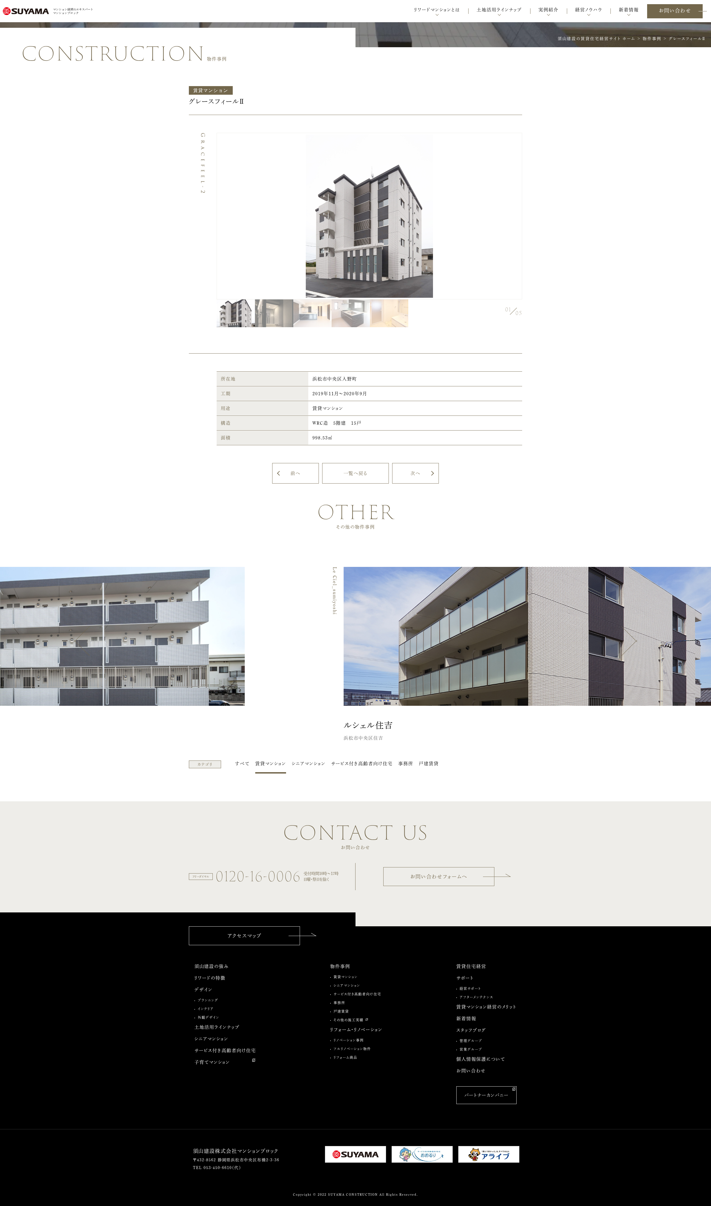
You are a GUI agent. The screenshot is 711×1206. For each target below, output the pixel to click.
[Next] (629, 641)
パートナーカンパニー (486, 1095)
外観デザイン (208, 1017)
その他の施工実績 (349, 1020)
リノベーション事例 (349, 1040)
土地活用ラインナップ (217, 1027)
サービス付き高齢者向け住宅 (362, 763)
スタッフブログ (471, 1030)
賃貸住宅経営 (471, 966)
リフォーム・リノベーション (356, 1029)
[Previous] (82, 641)
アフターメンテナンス (476, 997)
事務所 (405, 763)
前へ (296, 473)
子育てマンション (212, 1062)
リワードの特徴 (210, 978)
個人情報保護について (480, 1059)
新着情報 (466, 1018)
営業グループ (471, 1049)
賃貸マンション (270, 763)
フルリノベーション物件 (352, 1048)
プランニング (208, 1000)
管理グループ (471, 1040)
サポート (465, 978)
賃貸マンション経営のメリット (486, 1007)
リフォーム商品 (345, 1057)
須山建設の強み (211, 966)
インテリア (206, 1008)
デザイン (203, 989)
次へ (415, 473)
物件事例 (340, 966)
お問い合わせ (675, 10)
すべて (242, 763)
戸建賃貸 (429, 763)
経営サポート (470, 988)
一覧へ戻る (355, 473)
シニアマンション (309, 763)
